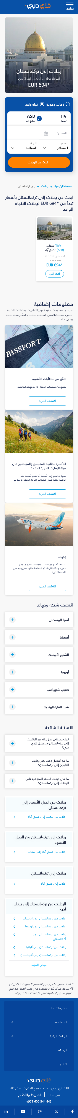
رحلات (44, 186)
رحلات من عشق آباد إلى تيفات (47, 852)
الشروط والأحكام (30, 1094)
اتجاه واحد (32, 104)
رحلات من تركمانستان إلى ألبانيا (46, 947)
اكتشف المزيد (47, 401)
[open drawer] (69, 5)
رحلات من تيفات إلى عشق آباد (47, 816)
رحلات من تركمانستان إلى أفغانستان (50, 936)
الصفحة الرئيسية (64, 186)
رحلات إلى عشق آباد (53, 883)
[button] (39, 619)
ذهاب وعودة (55, 104)
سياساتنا (53, 1094)
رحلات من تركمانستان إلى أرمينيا (45, 926)
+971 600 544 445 (39, 1101)
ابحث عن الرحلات (38, 162)
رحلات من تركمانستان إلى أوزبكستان (43, 955)
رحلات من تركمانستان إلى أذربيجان (44, 918)
